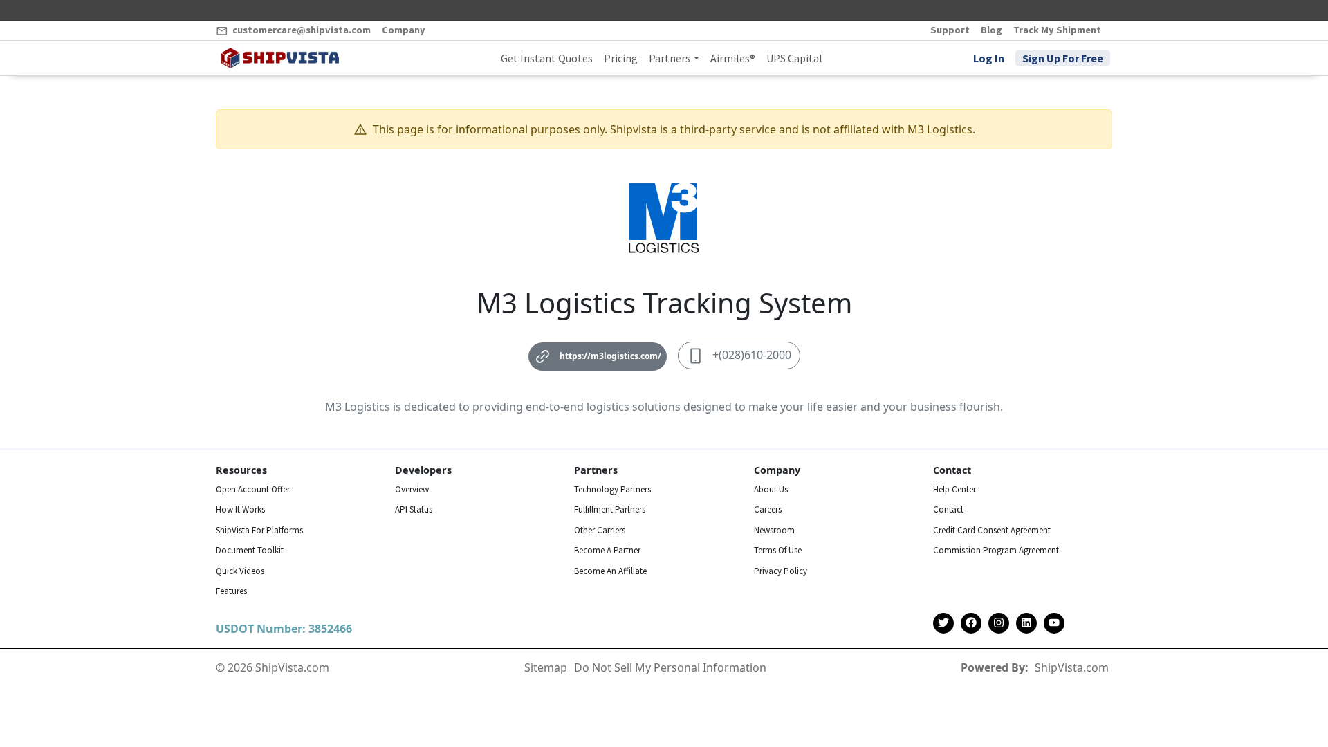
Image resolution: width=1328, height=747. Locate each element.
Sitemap (545, 667)
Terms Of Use (778, 550)
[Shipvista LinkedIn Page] (1026, 624)
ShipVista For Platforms (259, 530)
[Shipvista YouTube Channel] (1054, 624)
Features (231, 591)
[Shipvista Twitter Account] (943, 624)
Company (403, 30)
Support (950, 30)
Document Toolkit (250, 550)
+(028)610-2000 (751, 354)
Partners (669, 58)
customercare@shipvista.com (300, 30)
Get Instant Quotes (547, 58)
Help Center (954, 489)
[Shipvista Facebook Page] (971, 624)
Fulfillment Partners (609, 509)
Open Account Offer (253, 489)
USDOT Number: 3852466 (284, 628)
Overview (412, 489)
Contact (948, 509)
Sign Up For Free (1062, 58)
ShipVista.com (1072, 667)
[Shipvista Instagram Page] (998, 624)
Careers (768, 509)
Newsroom (774, 530)
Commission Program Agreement (996, 550)
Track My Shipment (1057, 30)
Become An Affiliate (610, 571)
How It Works (240, 509)
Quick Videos (240, 571)
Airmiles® (732, 58)
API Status (413, 509)
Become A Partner (607, 550)
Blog (991, 30)
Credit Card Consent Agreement (992, 530)
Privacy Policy (780, 571)
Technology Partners (612, 489)
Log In (988, 58)
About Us (771, 489)
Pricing (621, 58)
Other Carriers (599, 530)
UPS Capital (794, 58)
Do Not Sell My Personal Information (670, 667)
